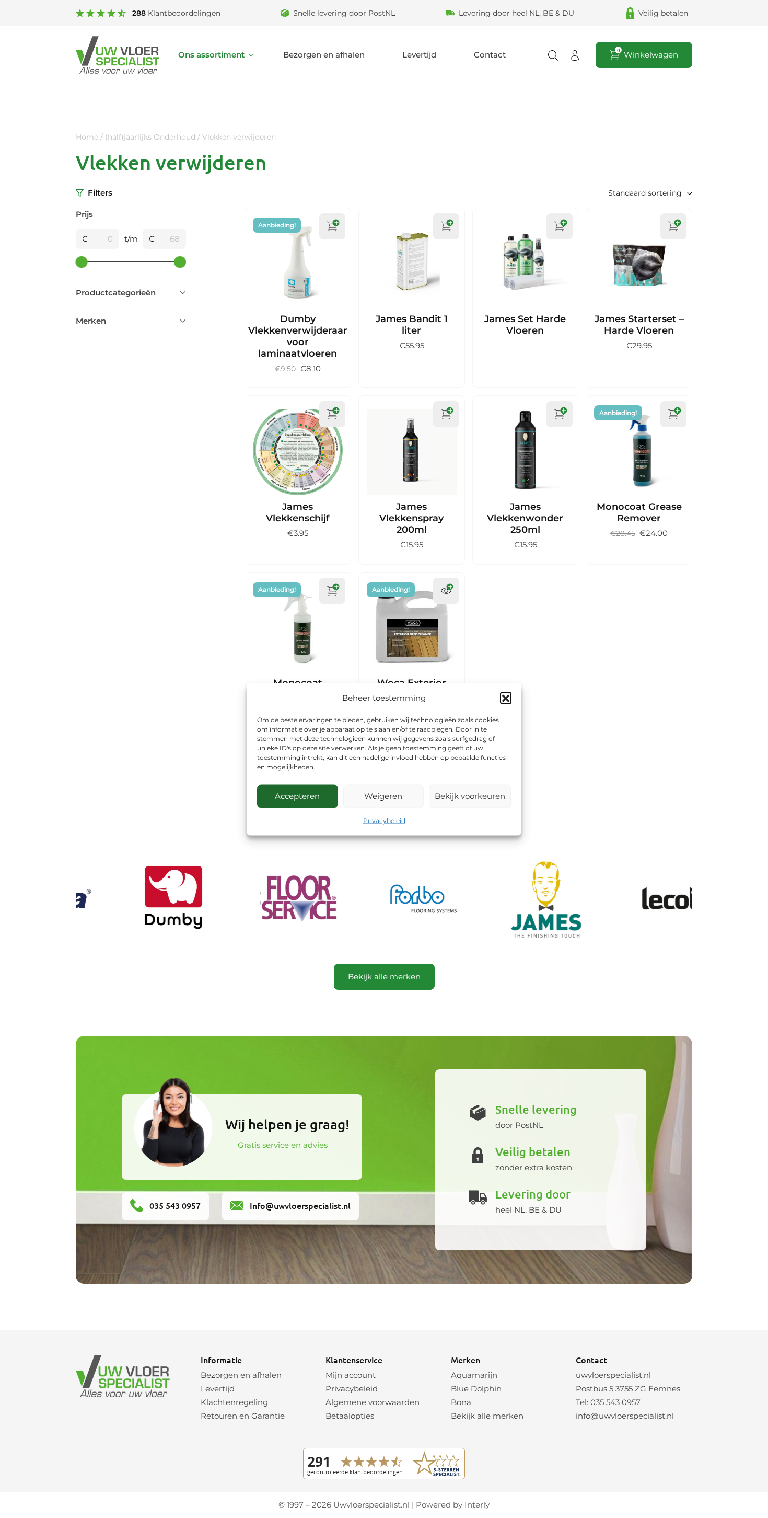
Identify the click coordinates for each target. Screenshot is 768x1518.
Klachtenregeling (234, 1402)
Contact (490, 55)
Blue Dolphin (476, 1389)
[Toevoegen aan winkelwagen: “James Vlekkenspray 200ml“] (446, 414)
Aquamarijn (474, 1375)
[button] (506, 697)
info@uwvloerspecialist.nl (625, 1416)
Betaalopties (349, 1416)
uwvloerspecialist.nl (613, 1375)
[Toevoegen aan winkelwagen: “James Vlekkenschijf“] (332, 414)
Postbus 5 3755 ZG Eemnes (628, 1389)
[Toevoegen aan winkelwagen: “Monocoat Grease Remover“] (673, 414)
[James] (525, 899)
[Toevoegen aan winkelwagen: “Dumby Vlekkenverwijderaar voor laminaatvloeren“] (332, 226)
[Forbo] (402, 899)
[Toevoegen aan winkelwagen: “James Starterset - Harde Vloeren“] (673, 226)
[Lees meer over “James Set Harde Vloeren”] (559, 226)
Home (87, 137)
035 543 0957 (174, 1205)
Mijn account (350, 1375)
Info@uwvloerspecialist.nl (299, 1205)
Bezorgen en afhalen (324, 55)
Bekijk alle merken (384, 976)
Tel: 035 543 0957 (608, 1402)
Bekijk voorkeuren (470, 796)
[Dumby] (155, 899)
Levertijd (419, 55)
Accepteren (297, 796)
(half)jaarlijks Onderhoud (150, 137)
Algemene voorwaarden (372, 1402)
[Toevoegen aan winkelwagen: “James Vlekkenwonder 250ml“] (559, 414)
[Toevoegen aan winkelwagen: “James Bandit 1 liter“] (446, 226)
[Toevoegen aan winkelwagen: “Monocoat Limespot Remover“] (332, 591)
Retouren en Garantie (243, 1416)
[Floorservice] (279, 899)
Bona (461, 1402)
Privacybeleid (384, 820)
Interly (477, 1505)
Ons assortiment (211, 55)
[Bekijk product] (446, 591)
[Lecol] (649, 899)
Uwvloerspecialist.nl (371, 1505)
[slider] (82, 262)
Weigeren (383, 796)
